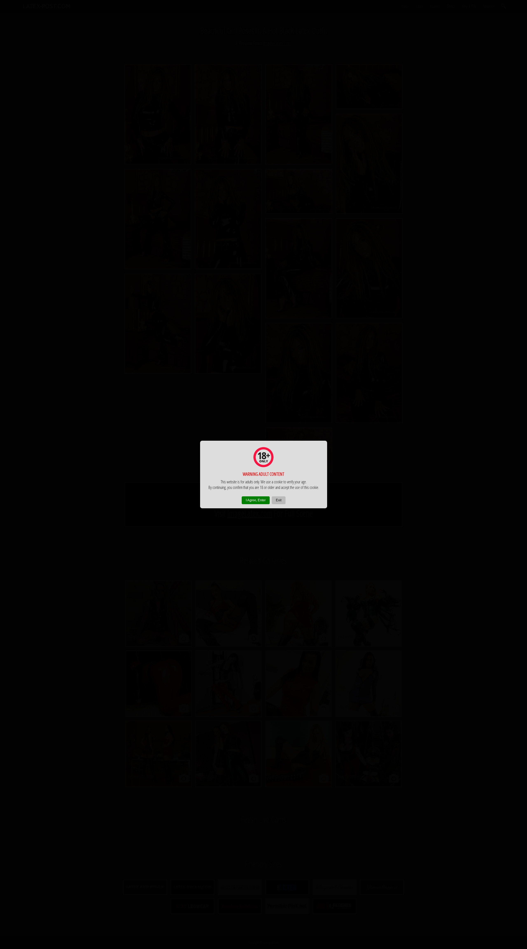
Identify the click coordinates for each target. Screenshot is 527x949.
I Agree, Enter (256, 500)
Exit (278, 500)
